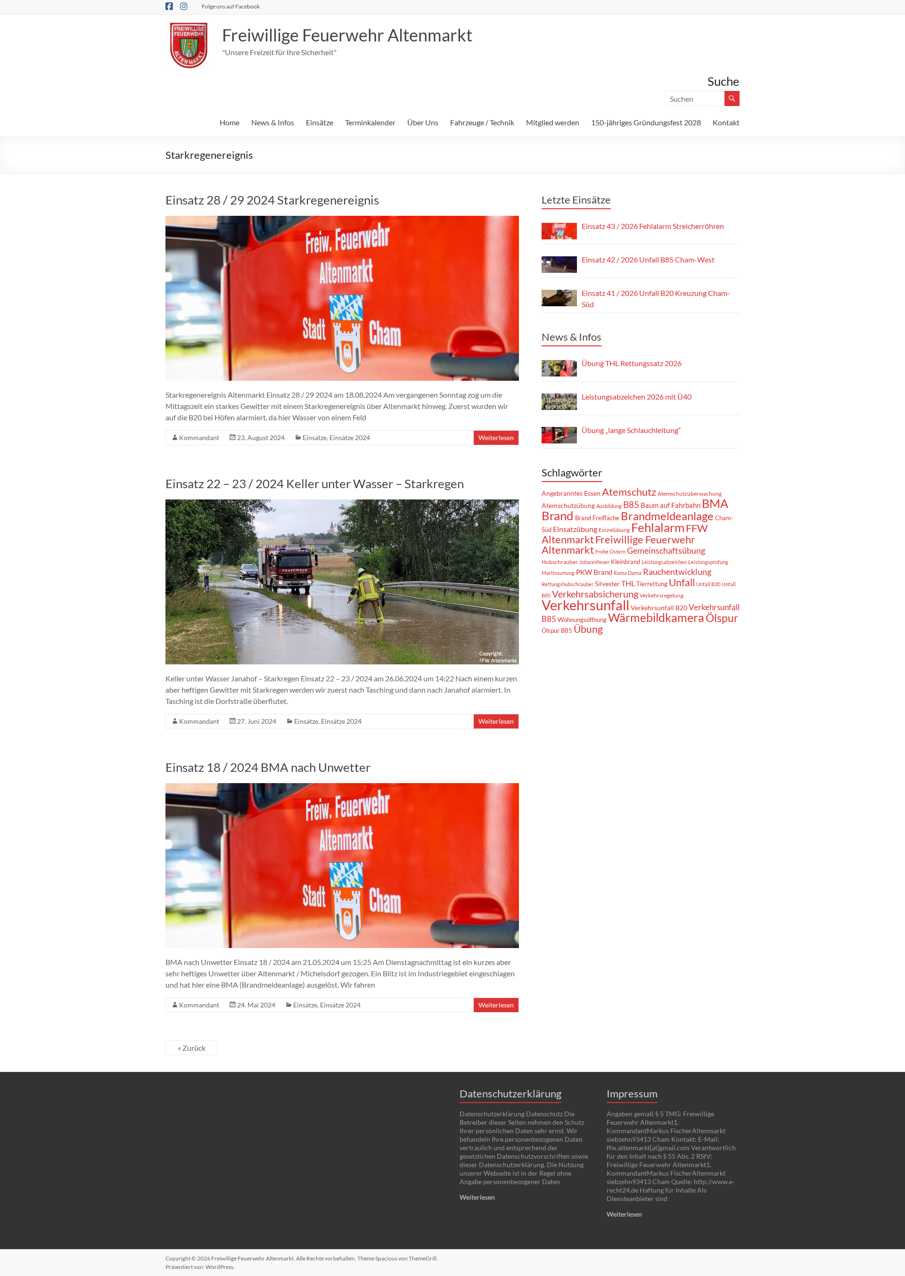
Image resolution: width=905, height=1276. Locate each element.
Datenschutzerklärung (510, 1093)
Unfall (682, 582)
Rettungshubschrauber (567, 584)
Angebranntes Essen (571, 493)
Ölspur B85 (557, 630)
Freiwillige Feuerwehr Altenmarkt (347, 35)
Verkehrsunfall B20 (659, 608)
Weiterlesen (496, 438)
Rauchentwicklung (677, 571)
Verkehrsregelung (661, 595)
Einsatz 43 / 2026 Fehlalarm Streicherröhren (653, 225)
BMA (715, 503)
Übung (588, 629)
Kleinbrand (625, 561)
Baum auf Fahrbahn (670, 505)
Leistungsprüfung (708, 562)
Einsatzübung (575, 528)
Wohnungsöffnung (582, 619)
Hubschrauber (560, 561)
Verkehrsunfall (585, 605)
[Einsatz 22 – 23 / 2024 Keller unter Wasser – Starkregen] (342, 503)
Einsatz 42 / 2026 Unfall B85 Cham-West (648, 259)
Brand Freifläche (597, 518)
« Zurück (192, 1047)
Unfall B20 (708, 584)
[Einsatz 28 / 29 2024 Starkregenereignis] (342, 220)
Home (229, 122)
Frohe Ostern (610, 551)
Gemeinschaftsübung (666, 551)
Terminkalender (370, 122)
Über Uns (422, 122)
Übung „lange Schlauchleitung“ (631, 429)
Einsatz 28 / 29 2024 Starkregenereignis (272, 199)
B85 (631, 504)
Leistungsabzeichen (664, 562)
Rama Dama (628, 573)
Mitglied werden (552, 122)
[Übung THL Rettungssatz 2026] (559, 368)
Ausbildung (609, 506)
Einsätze (319, 122)
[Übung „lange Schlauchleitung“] (559, 435)
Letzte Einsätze (576, 199)
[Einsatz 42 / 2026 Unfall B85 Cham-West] (559, 264)
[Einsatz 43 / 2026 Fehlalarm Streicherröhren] (559, 231)
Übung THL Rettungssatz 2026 (632, 363)
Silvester (607, 584)
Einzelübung (614, 529)
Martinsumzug (558, 573)
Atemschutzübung (568, 505)
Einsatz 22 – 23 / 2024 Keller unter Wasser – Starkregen (314, 483)
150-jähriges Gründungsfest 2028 (646, 122)
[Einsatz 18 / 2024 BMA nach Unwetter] (342, 787)
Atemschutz (629, 491)
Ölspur (722, 617)
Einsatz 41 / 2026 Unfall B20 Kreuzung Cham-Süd (656, 298)
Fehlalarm (657, 527)
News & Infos (272, 122)
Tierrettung (651, 584)
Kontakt (726, 122)
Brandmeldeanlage (667, 516)
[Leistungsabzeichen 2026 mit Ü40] (559, 401)
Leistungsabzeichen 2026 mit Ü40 (636, 396)
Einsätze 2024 (349, 438)
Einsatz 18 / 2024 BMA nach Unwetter (267, 767)
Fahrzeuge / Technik (482, 122)
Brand (558, 515)
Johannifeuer (594, 562)
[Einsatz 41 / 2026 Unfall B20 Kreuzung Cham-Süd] (559, 298)
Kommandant (199, 438)
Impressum (632, 1093)
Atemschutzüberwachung (690, 493)
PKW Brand (594, 572)
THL (628, 583)
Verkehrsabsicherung (595, 593)
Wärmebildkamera (656, 617)
